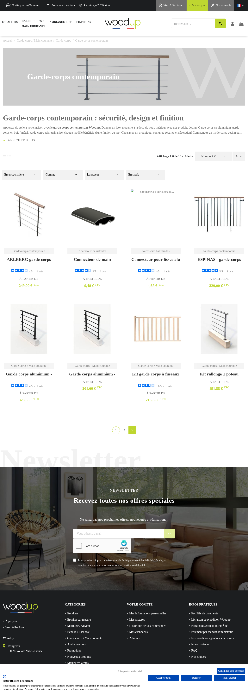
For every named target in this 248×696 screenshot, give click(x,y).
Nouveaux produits (79, 656)
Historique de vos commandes (147, 625)
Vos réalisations (173, 5)
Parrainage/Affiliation (97, 5)
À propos (11, 621)
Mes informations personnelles (147, 613)
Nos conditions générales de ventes (212, 638)
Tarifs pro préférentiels (26, 5)
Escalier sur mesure (79, 619)
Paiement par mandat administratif (212, 632)
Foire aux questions (63, 5)
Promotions (74, 650)
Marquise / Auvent (78, 625)
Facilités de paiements (204, 613)
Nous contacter (200, 644)
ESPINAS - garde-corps (219, 259)
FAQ (194, 650)
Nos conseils (223, 5)
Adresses (134, 638)
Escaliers (72, 613)
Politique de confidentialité (130, 671)
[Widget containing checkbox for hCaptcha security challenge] (102, 545)
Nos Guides (198, 656)
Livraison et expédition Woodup (211, 619)
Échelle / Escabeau (78, 632)
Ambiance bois (76, 644)
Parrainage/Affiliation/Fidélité (209, 625)
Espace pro (198, 5)
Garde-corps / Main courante (84, 638)
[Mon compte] (232, 23)
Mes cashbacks (138, 632)
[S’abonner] (169, 533)
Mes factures (137, 619)
